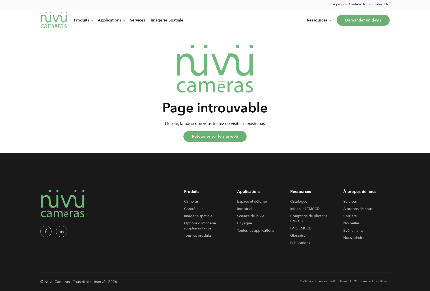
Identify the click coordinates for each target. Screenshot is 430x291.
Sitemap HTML (348, 281)
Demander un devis (363, 20)
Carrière (355, 4)
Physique (244, 223)
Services (137, 20)
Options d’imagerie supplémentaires (200, 226)
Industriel (244, 208)
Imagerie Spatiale (167, 20)
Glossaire (297, 235)
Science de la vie (250, 216)
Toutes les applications (255, 230)
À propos (340, 4)
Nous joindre (372, 4)
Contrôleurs (193, 208)
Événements (353, 230)
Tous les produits (197, 235)
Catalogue (298, 201)
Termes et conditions (373, 281)
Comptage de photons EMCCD (308, 218)
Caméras (191, 201)
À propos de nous (357, 208)
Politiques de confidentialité (318, 281)
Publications (300, 242)
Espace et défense (252, 201)
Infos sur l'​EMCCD (305, 208)
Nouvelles (351, 223)
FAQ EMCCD (301, 228)
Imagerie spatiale (198, 216)
